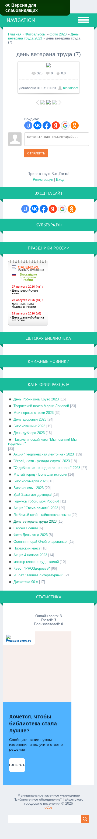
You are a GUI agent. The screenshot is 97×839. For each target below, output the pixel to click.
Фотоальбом (35, 34)
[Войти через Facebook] (47, 125)
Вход (60, 180)
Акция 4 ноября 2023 (30, 555)
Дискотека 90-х (25, 582)
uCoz (48, 807)
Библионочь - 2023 (28, 488)
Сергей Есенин (25, 528)
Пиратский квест (26, 548)
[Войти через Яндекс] (56, 125)
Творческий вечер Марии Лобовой (41, 406)
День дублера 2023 (29, 433)
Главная (14, 34)
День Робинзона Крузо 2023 (36, 399)
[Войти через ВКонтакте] (37, 125)
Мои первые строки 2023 (33, 413)
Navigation (21, 20)
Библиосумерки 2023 (30, 481)
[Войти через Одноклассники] (75, 125)
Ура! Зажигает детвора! (32, 495)
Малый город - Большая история (40, 474)
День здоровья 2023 (29, 419)
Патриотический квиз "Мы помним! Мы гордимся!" (42, 441)
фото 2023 (58, 34)
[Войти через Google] (65, 125)
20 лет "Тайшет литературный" (38, 575)
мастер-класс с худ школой (36, 562)
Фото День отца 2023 (30, 535)
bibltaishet (70, 88)
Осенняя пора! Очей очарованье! (40, 542)
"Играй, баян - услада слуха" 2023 (41, 461)
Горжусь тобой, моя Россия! (36, 501)
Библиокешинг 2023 (29, 426)
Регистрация (43, 180)
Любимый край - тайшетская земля (42, 515)
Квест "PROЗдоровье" (31, 568)
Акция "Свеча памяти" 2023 (35, 508)
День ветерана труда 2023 (35, 521)
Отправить (36, 153)
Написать (17, 765)
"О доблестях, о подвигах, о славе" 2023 (46, 468)
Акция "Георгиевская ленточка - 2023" (44, 454)
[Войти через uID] (28, 125)
